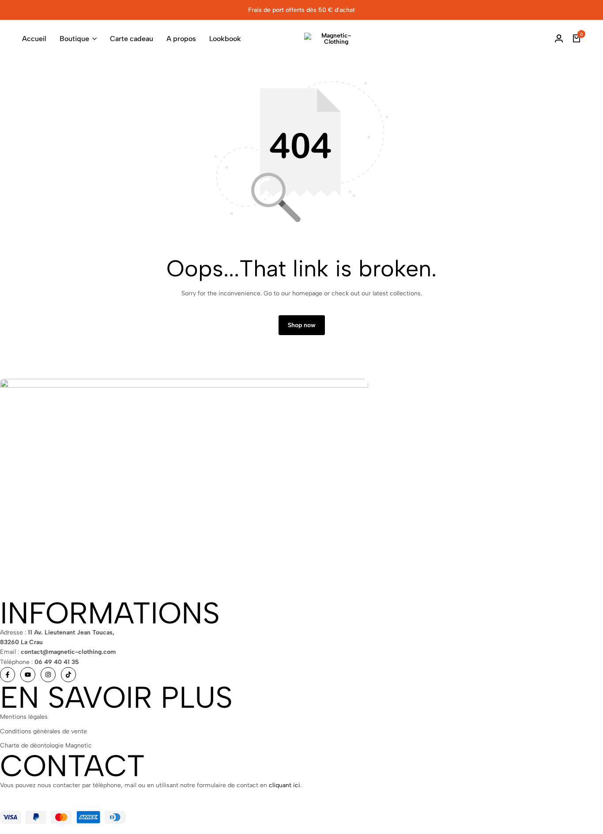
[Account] (559, 39)
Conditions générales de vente (43, 731)
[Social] (7, 674)
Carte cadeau (131, 38)
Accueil (34, 38)
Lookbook (225, 38)
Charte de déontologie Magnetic (46, 745)
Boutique (74, 38)
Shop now (302, 325)
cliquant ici (284, 785)
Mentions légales (24, 717)
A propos (181, 38)
